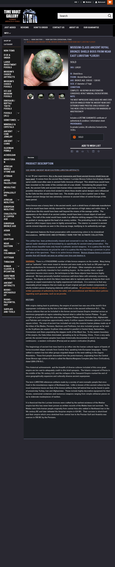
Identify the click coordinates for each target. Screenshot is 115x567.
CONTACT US (58, 27)
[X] (88, 151)
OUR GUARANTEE (91, 27)
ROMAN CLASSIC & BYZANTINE (9, 269)
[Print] (82, 151)
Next (65, 67)
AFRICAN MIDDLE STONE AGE (9, 169)
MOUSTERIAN (9, 160)
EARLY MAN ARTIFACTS (9, 277)
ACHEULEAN (9, 155)
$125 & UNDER (7, 56)
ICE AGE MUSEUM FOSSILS (8, 94)
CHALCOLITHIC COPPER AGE (10, 216)
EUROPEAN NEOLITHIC (9, 208)
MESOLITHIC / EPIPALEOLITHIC (10, 191)
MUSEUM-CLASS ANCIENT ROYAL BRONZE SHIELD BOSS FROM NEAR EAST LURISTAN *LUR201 (61, 42)
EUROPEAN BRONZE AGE (10, 224)
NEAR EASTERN (8, 244)
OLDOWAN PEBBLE (8, 149)
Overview (31, 157)
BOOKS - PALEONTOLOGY (9, 302)
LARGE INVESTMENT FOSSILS (10, 65)
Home (26, 39)
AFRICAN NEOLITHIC (9, 201)
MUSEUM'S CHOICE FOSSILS (9, 84)
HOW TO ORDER (41, 27)
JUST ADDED (10, 27)
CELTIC (7, 234)
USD (75, 2)
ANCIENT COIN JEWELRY (8, 134)
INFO (6, 33)
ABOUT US (74, 27)
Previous (26, 67)
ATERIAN (8, 176)
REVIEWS (25, 27)
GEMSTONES (10, 120)
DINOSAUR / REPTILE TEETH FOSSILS (9, 104)
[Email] (77, 151)
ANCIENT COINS (8, 142)
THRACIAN (9, 262)
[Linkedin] (93, 151)
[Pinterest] (98, 151)
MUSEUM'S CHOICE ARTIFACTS (9, 74)
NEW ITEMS (9, 50)
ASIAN (7, 230)
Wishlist (88, 2)
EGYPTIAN (8, 239)
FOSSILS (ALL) (8, 114)
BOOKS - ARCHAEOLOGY (10, 293)
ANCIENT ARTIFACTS (9, 284)
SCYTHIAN (9, 257)
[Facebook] (72, 151)
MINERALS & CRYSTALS (10, 125)
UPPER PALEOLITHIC (10, 181)
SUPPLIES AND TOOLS (9, 310)
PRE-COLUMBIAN (9, 251)
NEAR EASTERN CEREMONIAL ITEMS (59, 39)
